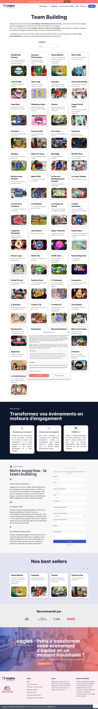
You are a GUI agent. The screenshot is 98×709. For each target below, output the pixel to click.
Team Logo (35, 82)
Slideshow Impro (38, 104)
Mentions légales (32, 689)
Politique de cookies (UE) (34, 687)
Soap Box (55, 82)
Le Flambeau (36, 204)
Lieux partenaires (32, 684)
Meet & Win (36, 176)
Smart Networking (79, 82)
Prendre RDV (69, 544)
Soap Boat (15, 104)
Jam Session (36, 231)
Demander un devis (44, 663)
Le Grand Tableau (78, 176)
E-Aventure (15, 305)
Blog (77, 6)
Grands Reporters (78, 256)
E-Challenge (56, 280)
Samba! (54, 104)
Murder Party (77, 154)
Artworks (75, 352)
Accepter (39, 375)
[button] (68, 332)
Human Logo (16, 256)
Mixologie (55, 154)
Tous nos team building (66, 6)
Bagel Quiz (15, 352)
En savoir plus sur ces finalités (35, 370)
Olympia (14, 154)
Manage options (59, 375)
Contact (67, 1)
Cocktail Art (56, 305)
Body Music (36, 329)
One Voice (55, 131)
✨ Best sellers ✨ (43, 6)
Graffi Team (56, 256)
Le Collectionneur (18, 376)
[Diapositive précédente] (84, 568)
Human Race (76, 231)
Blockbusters (16, 329)
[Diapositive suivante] (87, 568)
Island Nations (57, 55)
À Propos (83, 6)
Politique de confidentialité (35, 698)
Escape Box (76, 280)
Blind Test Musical (59, 329)
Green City (35, 256)
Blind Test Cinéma (79, 329)
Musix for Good (37, 154)
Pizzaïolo (15, 131)
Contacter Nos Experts (34, 695)
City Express (76, 305)
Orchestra (75, 131)
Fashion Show (37, 280)
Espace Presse (31, 692)
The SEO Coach (51, 706)
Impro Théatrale (58, 231)
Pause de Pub (37, 131)
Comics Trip (36, 305)
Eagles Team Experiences (18, 706)
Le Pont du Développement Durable (58, 178)
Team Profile (16, 82)
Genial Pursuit (17, 280)
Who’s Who (76, 55)
